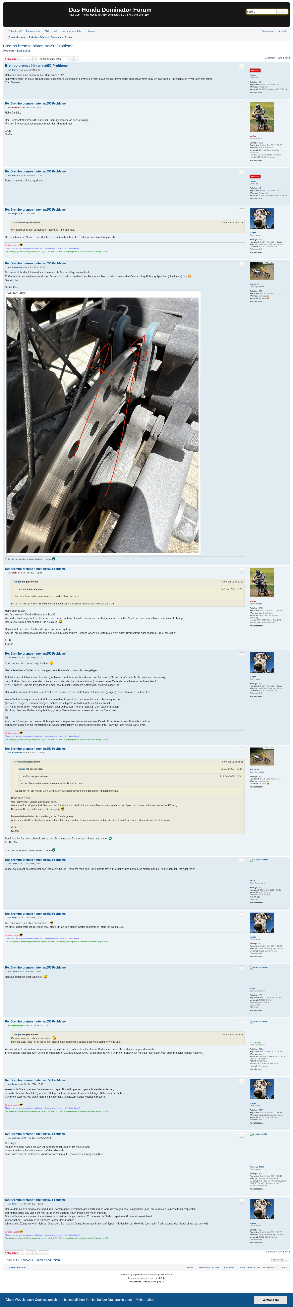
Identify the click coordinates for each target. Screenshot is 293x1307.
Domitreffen (23, 50)
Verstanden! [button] (271, 1299)
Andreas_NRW (257, 1167)
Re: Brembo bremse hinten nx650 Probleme (35, 103)
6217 (261, 1174)
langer (253, 233)
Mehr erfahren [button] (145, 1299)
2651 (261, 887)
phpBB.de (160, 1278)
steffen (253, 136)
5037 (261, 239)
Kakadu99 (255, 284)
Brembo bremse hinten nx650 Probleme (38, 46)
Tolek (252, 881)
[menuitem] (31, 31)
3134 (261, 1049)
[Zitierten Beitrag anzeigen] (42, 222)
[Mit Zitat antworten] (241, 66)
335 (260, 291)
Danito (253, 75)
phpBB (136, 1274)
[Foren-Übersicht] (36, 14)
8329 (261, 143)
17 (260, 82)
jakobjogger (255, 1042)
